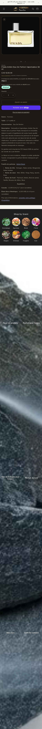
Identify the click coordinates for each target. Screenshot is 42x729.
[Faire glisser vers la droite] (25, 62)
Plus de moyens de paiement (21, 112)
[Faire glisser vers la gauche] (17, 62)
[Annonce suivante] (38, 2)
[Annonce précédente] (3, 2)
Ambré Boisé (21, 164)
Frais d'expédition (6, 75)
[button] (4, 9)
